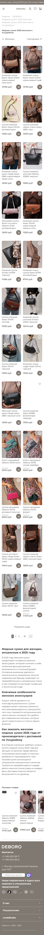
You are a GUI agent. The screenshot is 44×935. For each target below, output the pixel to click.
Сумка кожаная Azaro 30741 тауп (10, 604)
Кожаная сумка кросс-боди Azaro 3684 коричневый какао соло (11, 175)
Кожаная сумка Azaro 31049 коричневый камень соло (30, 224)
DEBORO (17, 16)
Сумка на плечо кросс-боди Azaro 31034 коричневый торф (11, 558)
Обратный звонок (13, 875)
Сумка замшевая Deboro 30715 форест (31, 509)
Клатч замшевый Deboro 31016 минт (11, 461)
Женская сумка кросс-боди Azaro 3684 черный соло (11, 413)
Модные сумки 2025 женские (17, 19)
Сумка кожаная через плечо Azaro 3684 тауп (32, 127)
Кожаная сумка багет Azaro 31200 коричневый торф (32, 77)
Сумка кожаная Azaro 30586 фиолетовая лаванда (30, 414)
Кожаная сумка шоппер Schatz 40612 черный (30, 319)
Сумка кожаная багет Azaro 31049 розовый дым (11, 127)
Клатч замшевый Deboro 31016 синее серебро (31, 462)
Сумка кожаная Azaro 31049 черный (9, 366)
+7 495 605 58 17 (11, 856)
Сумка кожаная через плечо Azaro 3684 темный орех (32, 556)
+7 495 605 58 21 (11, 859)
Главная (6, 16)
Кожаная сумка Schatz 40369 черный (9, 272)
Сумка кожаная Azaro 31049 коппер (9, 319)
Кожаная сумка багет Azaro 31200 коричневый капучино (10, 79)
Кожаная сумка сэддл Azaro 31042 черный (32, 366)
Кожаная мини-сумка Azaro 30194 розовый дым (32, 272)
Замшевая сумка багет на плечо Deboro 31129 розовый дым (10, 224)
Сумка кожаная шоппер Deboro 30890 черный (31, 174)
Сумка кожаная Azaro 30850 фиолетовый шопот (30, 607)
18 (25, 636)
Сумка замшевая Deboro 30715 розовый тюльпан (11, 509)
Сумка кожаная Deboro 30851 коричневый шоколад (9, 819)
